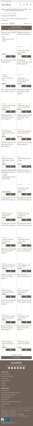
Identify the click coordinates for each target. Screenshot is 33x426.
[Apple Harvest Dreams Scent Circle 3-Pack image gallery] (24, 122)
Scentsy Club (5, 390)
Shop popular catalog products (10, 392)
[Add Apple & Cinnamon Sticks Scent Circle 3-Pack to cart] (10, 166)
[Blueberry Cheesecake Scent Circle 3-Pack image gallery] (8, 256)
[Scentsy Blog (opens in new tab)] (23, 368)
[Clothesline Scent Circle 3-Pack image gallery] (8, 205)
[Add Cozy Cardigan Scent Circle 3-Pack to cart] (26, 271)
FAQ (2, 406)
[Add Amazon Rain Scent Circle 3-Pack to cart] (10, 245)
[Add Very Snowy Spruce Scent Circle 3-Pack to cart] (26, 350)
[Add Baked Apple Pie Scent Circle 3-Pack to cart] (10, 296)
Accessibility (20, 414)
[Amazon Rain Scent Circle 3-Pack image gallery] (8, 230)
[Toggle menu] (30, 5)
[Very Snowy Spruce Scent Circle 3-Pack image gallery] (24, 333)
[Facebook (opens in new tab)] (9, 368)
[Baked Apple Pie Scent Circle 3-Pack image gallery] (8, 282)
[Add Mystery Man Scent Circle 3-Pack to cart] (26, 56)
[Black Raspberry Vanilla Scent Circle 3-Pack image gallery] (8, 122)
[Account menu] (23, 5)
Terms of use (12, 412)
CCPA (20, 410)
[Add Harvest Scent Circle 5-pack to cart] (10, 56)
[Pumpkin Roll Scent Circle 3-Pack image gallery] (24, 205)
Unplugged (7, 13)
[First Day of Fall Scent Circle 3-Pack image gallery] (8, 97)
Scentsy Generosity (7, 376)
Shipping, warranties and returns (11, 401)
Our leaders (4, 378)
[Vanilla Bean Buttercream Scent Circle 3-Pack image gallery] (24, 67)
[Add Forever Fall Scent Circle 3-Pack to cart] (26, 194)
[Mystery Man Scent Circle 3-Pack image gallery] (24, 39)
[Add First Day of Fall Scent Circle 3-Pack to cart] (10, 111)
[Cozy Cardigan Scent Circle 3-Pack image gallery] (24, 256)
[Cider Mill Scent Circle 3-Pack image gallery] (24, 150)
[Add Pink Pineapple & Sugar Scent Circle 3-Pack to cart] (10, 350)
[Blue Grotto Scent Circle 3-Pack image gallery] (24, 282)
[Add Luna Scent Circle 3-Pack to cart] (10, 86)
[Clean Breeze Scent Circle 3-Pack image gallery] (24, 307)
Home (2, 13)
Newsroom (4, 410)
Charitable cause (6, 397)
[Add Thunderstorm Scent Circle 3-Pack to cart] (26, 245)
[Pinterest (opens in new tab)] (18, 368)
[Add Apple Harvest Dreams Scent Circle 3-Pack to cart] (26, 139)
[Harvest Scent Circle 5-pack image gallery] (8, 33)
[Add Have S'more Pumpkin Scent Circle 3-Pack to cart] (10, 322)
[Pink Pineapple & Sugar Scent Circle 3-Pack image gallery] (8, 333)
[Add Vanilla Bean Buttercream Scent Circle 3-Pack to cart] (26, 86)
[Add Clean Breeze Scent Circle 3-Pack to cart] (26, 322)
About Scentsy (5, 374)
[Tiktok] (15, 368)
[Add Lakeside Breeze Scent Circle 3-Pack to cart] (10, 194)
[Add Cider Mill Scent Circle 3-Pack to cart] (26, 166)
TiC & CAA (26, 410)
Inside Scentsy (5, 381)
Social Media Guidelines (8, 414)
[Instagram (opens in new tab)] (12, 368)
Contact (3, 385)
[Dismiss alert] (30, 9)
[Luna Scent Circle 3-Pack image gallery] (8, 67)
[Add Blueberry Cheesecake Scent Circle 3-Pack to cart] (10, 271)
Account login (5, 404)
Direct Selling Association (8, 416)
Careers (3, 383)
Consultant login (23, 416)
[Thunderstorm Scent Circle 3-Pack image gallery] (24, 230)
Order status (5, 399)
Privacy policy (13, 410)
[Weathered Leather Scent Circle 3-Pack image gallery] (24, 97)
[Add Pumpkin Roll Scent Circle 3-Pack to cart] (26, 220)
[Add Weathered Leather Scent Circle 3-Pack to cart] (26, 111)
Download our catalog (8, 395)
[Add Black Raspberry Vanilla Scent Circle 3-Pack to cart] (10, 139)
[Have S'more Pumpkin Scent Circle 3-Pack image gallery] (8, 307)
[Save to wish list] (15, 32)
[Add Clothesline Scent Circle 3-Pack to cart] (10, 220)
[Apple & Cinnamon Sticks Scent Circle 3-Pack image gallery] (8, 150)
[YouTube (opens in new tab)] (20, 368)
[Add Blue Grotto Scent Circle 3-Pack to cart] (26, 296)
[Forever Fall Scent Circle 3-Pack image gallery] (24, 177)
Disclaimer (4, 412)
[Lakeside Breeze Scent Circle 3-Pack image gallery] (8, 171)
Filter (12, 23)
